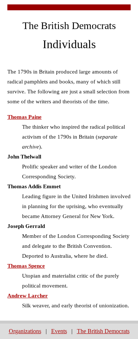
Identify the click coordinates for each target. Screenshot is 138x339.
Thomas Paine (24, 117)
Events (59, 331)
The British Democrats (103, 331)
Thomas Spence (26, 266)
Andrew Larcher (27, 296)
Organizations (25, 331)
